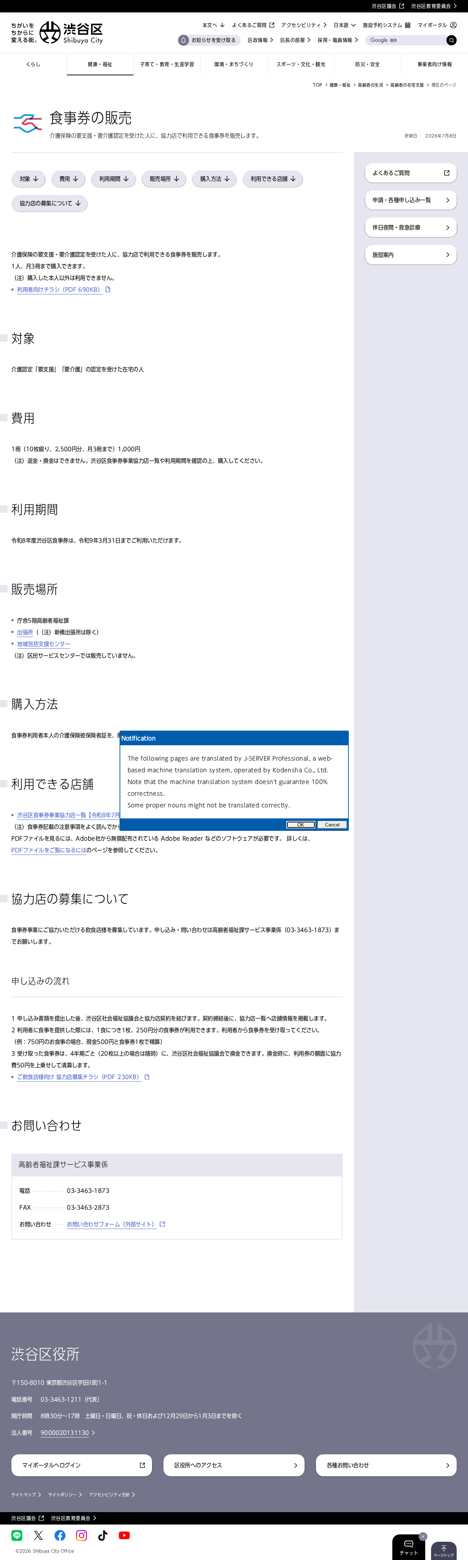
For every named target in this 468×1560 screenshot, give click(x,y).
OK (300, 825)
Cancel (332, 825)
